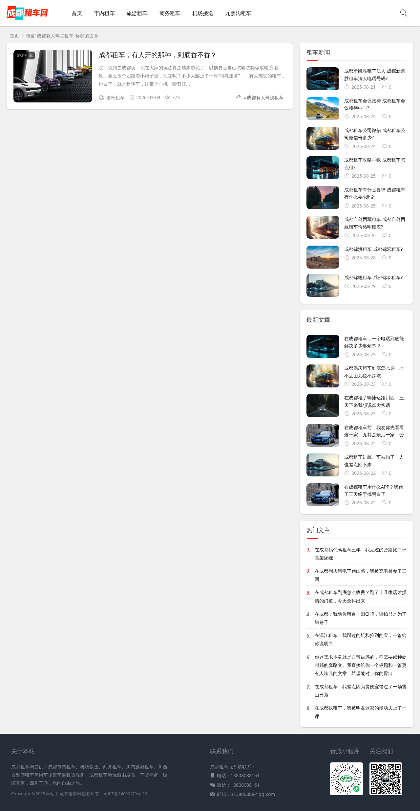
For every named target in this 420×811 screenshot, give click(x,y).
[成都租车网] (27, 20)
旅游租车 (137, 13)
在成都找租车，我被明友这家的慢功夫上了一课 (361, 712)
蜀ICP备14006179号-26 (125, 794)
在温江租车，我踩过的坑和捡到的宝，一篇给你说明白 (361, 639)
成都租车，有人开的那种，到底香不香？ (158, 54)
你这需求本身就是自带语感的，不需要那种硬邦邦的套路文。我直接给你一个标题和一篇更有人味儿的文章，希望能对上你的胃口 (361, 665)
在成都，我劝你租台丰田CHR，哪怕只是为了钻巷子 (361, 618)
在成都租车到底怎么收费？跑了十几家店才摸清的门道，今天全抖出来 (361, 596)
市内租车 (104, 13)
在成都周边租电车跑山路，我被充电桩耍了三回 (361, 575)
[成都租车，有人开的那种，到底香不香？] (52, 77)
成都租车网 (70, 794)
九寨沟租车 (238, 13)
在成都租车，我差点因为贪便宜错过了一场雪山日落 (361, 690)
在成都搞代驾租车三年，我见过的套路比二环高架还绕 (361, 553)
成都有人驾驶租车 (265, 97)
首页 (77, 13)
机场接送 (202, 13)
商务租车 (169, 13)
